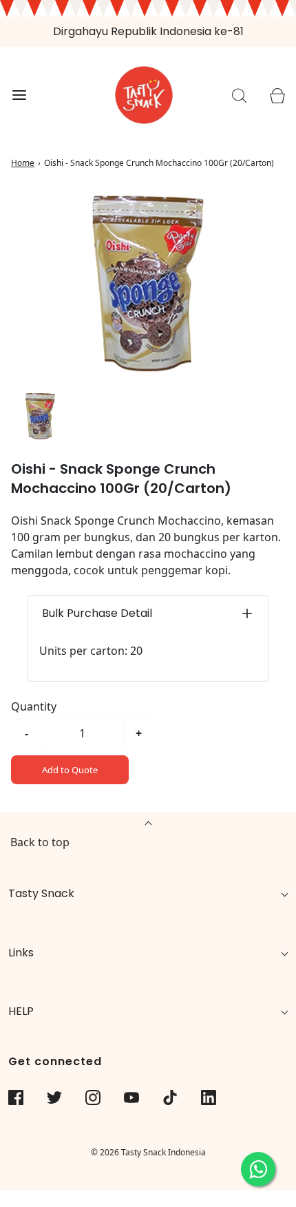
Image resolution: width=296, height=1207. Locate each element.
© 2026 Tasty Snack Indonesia (148, 1152)
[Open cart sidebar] (277, 95)
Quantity (33, 706)
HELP (21, 1011)
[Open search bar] (239, 95)
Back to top (40, 842)
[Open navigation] (19, 95)
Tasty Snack (41, 893)
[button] (40, 416)
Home (22, 163)
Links (21, 953)
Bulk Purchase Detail (97, 613)
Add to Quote (70, 770)
